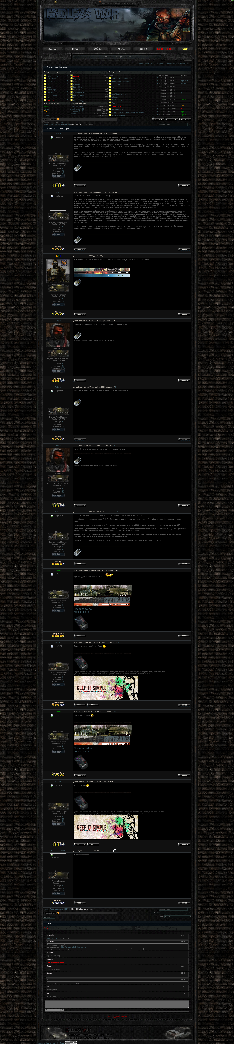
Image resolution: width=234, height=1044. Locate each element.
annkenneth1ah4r (77, 111)
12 (115, 851)
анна (72, 116)
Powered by (42, 1043)
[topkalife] (186, 935)
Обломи (50, 92)
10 (115, 711)
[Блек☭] (186, 959)
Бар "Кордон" (117, 100)
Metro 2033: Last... (54, 79)
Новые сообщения (145, 63)
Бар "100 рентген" (119, 94)
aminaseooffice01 (77, 107)
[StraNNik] (186, 942)
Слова (49, 84)
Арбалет (184, 81)
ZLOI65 (50, 952)
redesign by (57, 1043)
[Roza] (186, 986)
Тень (183, 78)
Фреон (46, 116)
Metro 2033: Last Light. (121, 81)
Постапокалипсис (56, 124)
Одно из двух (78, 92)
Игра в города (78, 101)
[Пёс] (186, 980)
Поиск (182, 63)
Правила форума (172, 63)
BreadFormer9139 (77, 109)
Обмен (49, 98)
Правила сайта (83, 609)
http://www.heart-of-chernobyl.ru (73, 947)
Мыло (183, 84)
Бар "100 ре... (52, 90)
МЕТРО (67, 124)
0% (63, 173)
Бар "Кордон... (52, 95)
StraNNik (50, 942)
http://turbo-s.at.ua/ (54, 938)
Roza (49, 986)
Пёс (182, 105)
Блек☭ (50, 959)
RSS (188, 63)
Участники (159, 63)
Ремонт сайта (78, 95)
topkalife (73, 113)
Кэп (182, 87)
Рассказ (76, 98)
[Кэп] (186, 993)
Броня (183, 99)
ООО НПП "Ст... (53, 76)
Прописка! (51, 82)
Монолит (50, 87)
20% (63, 368)
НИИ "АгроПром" (119, 116)
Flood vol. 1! (51, 101)
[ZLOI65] (186, 952)
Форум (45, 124)
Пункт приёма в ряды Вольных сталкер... (128, 112)
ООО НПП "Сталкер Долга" (123, 78)
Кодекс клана (81, 611)
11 (114, 782)
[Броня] (186, 966)
